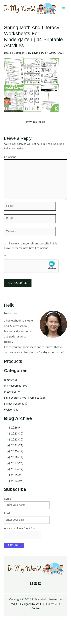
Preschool (10, 391)
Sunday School (12, 403)
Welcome (9, 409)
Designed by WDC (31, 604)
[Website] (30, 232)
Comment (10, 157)
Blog (7, 380)
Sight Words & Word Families (21, 397)
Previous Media (35, 122)
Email (7, 513)
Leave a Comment (14, 53)
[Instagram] (35, 583)
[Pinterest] (39, 583)
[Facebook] (31, 583)
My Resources (12, 385)
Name (7, 498)
